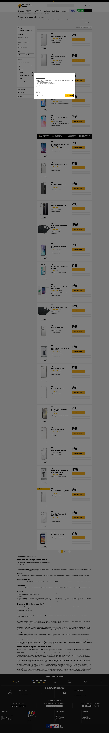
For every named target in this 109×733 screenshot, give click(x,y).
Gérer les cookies (40, 95)
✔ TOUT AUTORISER (69, 95)
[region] (54, 86)
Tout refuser (41, 77)
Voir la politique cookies (40, 86)
